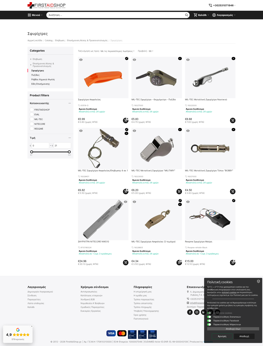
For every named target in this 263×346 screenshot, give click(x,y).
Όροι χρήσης (140, 315)
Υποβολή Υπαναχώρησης (146, 311)
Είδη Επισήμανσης (40, 84)
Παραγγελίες (34, 299)
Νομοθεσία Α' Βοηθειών (93, 303)
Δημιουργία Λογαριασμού (40, 291)
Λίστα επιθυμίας (36, 303)
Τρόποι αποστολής (143, 303)
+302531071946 (198, 299)
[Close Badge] (31, 326)
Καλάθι (31, 307)
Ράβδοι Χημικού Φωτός (43, 79)
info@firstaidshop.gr (200, 303)
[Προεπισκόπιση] (81, 59)
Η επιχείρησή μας (143, 291)
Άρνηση (222, 336)
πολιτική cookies (229, 292)
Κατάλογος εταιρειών (91, 295)
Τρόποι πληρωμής (143, 307)
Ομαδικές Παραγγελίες (92, 307)
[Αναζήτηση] (186, 15)
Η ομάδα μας (140, 295)
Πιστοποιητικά (141, 318)
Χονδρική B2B (88, 299)
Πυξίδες (35, 75)
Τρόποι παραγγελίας (144, 299)
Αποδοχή (244, 336)
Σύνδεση (32, 295)
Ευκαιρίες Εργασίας (91, 311)
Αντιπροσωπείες (89, 291)
